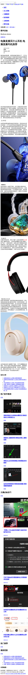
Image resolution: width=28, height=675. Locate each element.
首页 (5, 7)
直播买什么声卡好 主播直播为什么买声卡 (14, 387)
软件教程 (6, 17)
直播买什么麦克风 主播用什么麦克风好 (14, 385)
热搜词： (3, 4)
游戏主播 (17, 4)
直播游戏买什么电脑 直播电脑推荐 (13, 378)
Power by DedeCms (10, 673)
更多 (2, 397)
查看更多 (3, 37)
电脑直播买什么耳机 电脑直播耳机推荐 (14, 658)
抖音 (12, 4)
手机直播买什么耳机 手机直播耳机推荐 (14, 382)
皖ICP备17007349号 (20, 673)
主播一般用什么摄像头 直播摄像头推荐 (14, 384)
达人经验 (6, 10)
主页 (7, 27)
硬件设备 (6, 24)
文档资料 (6, 21)
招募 (22, 4)
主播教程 (6, 14)
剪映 (8, 4)
